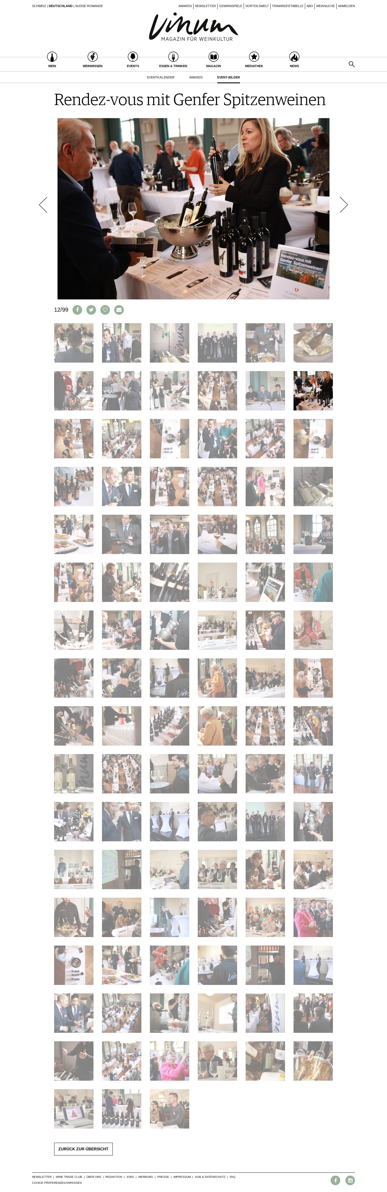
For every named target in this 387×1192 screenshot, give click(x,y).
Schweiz (39, 6)
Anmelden (346, 6)
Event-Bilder (228, 77)
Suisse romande (89, 6)
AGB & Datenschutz (210, 1176)
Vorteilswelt (257, 6)
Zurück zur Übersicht (83, 1149)
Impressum (182, 1176)
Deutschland (61, 6)
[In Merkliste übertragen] (105, 310)
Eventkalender (161, 77)
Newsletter (205, 6)
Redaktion (113, 1176)
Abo (310, 6)
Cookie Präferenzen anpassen (57, 1182)
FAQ (232, 1176)
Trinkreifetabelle (287, 6)
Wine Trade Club (69, 1176)
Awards (185, 6)
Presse (163, 1176)
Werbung (145, 1176)
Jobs (130, 1176)
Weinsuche (325, 6)
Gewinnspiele (230, 6)
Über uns (93, 1176)
